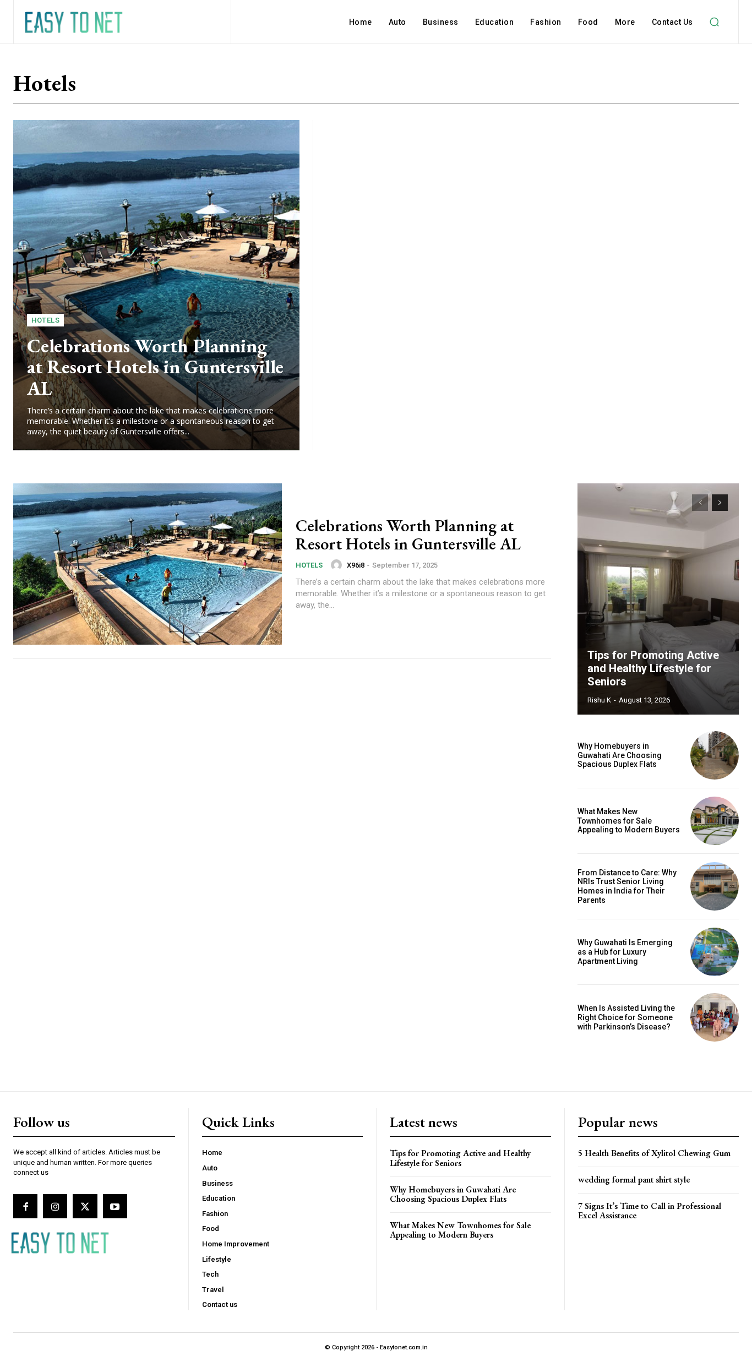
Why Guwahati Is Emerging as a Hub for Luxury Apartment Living (625, 952)
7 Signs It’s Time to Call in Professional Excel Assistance (649, 1211)
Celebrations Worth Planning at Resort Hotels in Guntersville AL (155, 366)
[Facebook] (25, 1206)
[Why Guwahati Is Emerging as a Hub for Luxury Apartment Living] (714, 952)
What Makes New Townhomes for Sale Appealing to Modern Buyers (628, 821)
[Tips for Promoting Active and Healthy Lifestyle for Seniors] (658, 599)
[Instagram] (55, 1206)
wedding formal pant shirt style (634, 1179)
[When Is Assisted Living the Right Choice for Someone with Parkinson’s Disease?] (714, 1017)
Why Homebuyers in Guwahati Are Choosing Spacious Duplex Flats (619, 755)
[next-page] (720, 502)
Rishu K (599, 700)
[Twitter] (85, 1206)
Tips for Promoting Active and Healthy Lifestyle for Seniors (653, 668)
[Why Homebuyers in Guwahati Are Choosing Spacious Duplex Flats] (714, 755)
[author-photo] (338, 564)
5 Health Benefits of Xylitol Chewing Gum (654, 1153)
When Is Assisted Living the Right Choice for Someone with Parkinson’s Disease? (626, 1017)
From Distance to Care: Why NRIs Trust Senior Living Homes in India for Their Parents (627, 886)
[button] (714, 22)
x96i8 (355, 565)
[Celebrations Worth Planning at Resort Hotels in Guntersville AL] (156, 285)
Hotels (45, 320)
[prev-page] (700, 502)
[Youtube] (115, 1206)
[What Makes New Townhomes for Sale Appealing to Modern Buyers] (714, 821)
